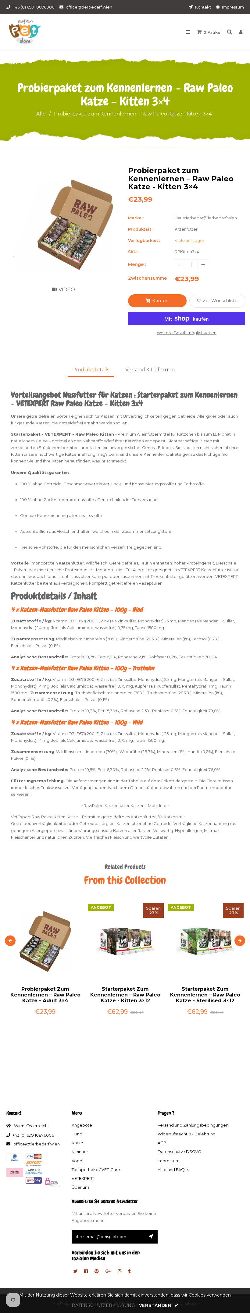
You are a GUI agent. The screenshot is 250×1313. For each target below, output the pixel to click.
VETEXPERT (83, 1178)
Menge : (137, 264)
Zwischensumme (147, 278)
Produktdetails (90, 370)
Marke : (136, 217)
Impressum (232, 7)
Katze (77, 1142)
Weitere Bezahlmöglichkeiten (186, 332)
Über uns (80, 1187)
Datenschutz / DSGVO (180, 1151)
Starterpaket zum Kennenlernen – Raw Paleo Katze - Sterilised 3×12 (205, 994)
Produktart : (140, 229)
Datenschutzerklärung (103, 1305)
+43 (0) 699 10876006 (33, 7)
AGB (162, 1142)
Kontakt (202, 7)
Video (66, 289)
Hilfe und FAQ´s (173, 1169)
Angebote (82, 1125)
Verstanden (158, 1305)
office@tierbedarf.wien (89, 7)
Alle (41, 114)
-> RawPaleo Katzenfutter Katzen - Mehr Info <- (125, 805)
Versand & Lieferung (150, 370)
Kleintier (80, 1151)
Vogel (77, 1160)
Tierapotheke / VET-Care (96, 1169)
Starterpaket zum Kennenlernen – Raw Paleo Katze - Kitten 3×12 (125, 994)
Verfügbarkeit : (144, 240)
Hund (77, 1133)
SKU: (133, 251)
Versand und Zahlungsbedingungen (193, 1125)
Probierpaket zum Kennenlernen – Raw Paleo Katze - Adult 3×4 (45, 994)
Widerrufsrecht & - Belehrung (187, 1133)
